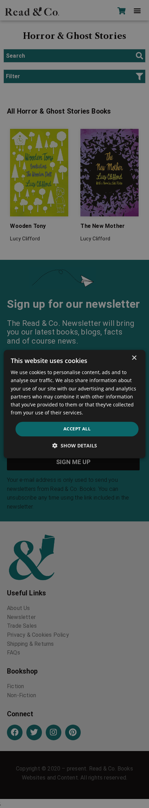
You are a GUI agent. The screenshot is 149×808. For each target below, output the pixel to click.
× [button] (134, 358)
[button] (74, 446)
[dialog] (75, 404)
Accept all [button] (76, 429)
